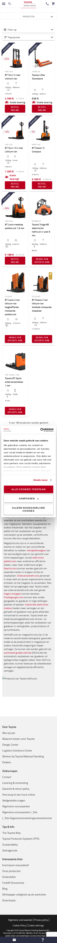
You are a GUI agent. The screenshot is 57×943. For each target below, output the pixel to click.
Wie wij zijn (8, 733)
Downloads (9, 900)
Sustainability (10, 844)
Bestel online (15, 108)
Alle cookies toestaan (28, 489)
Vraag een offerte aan (42, 260)
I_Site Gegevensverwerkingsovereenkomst (27, 818)
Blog (4, 888)
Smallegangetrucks (14, 597)
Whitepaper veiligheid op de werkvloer (24, 894)
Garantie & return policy (15, 788)
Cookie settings (36, 925)
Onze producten (11, 871)
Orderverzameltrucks (28, 575)
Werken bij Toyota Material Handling (23, 756)
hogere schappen (12, 593)
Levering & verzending (15, 783)
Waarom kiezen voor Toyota (18, 738)
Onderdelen (9, 877)
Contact (6, 777)
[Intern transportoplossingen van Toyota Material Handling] (29, 4)
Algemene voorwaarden (16, 806)
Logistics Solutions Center (17, 750)
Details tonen (40, 480)
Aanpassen (27, 498)
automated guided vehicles (17, 652)
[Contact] (47, 4)
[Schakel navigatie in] (4, 4)
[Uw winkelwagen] (53, 4)
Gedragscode (9, 850)
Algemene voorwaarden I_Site (19, 812)
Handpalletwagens (36, 550)
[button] (28, 37)
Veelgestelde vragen (13, 800)
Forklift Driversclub (13, 882)
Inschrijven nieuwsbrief (15, 865)
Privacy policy (41, 919)
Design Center (10, 744)
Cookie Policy (19, 925)
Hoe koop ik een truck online (18, 794)
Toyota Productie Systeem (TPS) (20, 838)
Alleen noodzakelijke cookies (28, 509)
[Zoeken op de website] (10, 4)
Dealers (6, 762)
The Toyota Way (11, 833)
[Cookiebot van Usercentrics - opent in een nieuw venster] (41, 430)
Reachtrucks (10, 568)
